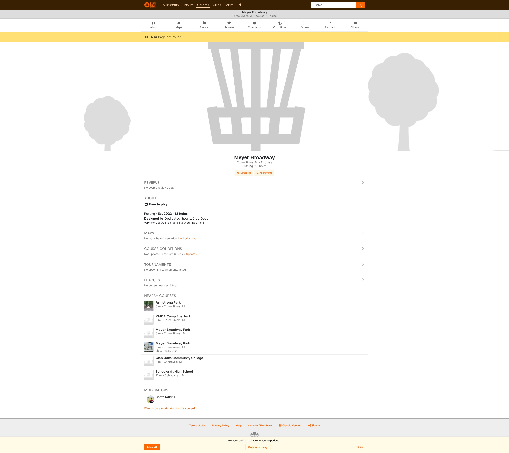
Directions (246, 172)
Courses (203, 5)
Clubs (217, 5)
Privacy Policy (220, 425)
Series (229, 5)
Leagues (188, 5)
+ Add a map (188, 238)
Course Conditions (163, 249)
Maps (149, 233)
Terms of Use (197, 425)
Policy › (360, 447)
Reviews (152, 182)
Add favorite (266, 172)
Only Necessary (258, 447)
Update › (191, 254)
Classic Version (291, 425)
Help (239, 425)
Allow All (152, 447)
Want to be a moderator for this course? (169, 408)
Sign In (315, 425)
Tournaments (170, 5)
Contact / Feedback (260, 425)
